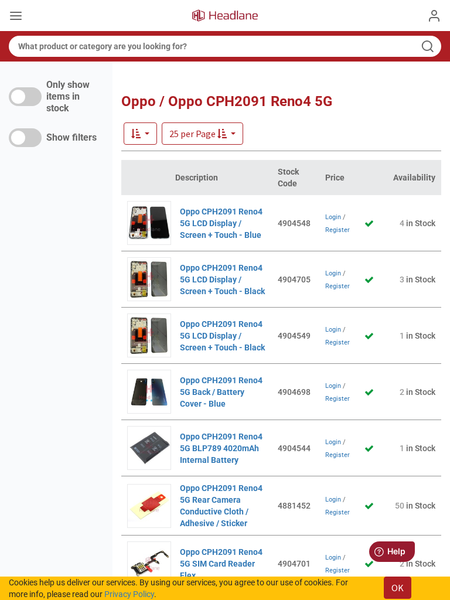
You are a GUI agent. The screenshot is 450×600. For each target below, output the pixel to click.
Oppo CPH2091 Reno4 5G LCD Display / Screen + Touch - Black (222, 279)
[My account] (434, 16)
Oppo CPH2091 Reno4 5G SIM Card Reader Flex (221, 563)
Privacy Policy (129, 594)
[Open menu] (16, 17)
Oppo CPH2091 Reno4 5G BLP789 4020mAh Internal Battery (221, 448)
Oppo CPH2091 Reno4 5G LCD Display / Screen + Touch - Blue (221, 223)
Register (337, 230)
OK (397, 588)
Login (333, 217)
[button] (202, 133)
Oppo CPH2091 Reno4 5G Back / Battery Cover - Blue (221, 392)
